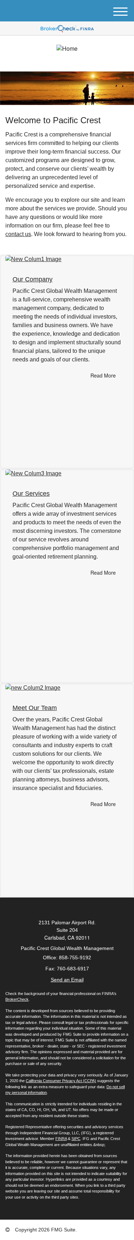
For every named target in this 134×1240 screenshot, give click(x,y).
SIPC (75, 1138)
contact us (18, 234)
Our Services (31, 493)
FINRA (61, 1138)
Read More (103, 375)
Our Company (33, 279)
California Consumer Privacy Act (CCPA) (61, 1081)
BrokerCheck (17, 999)
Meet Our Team (35, 707)
